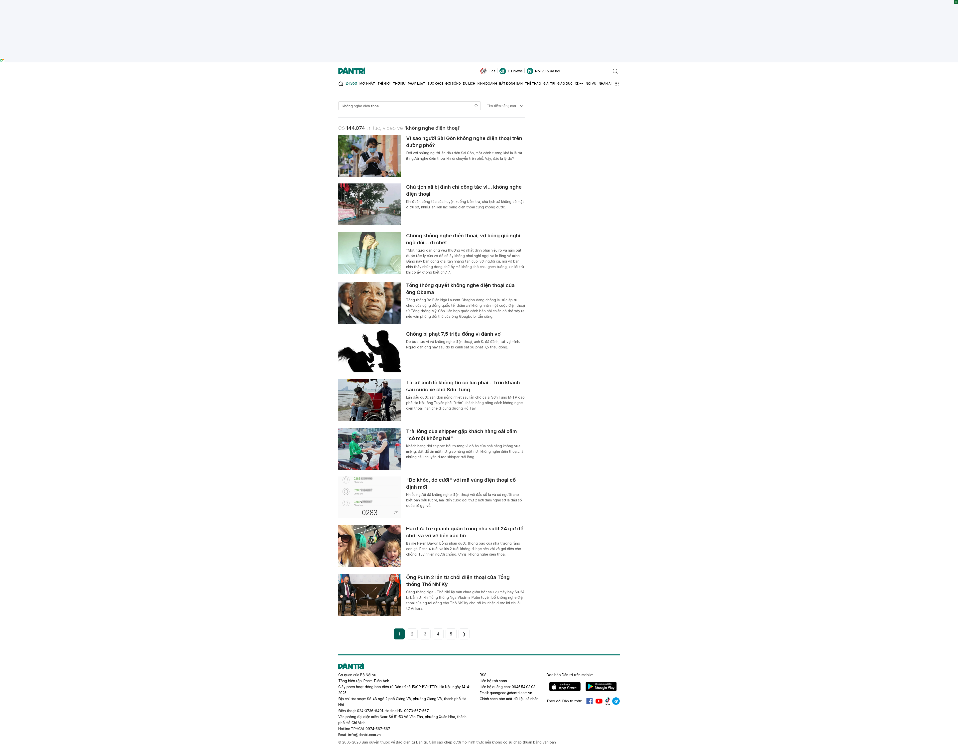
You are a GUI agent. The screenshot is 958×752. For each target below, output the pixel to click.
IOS (565, 686)
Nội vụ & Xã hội (547, 71)
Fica (492, 71)
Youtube (599, 701)
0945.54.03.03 (523, 687)
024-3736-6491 (370, 711)
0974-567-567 (377, 729)
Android (601, 686)
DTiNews (515, 71)
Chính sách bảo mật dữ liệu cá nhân (509, 699)
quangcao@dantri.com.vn (511, 693)
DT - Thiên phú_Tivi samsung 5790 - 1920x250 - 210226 (479, 2)
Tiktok (607, 701)
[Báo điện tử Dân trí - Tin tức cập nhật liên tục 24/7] (351, 71)
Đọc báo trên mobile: (569, 675)
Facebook (589, 701)
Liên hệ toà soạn (493, 681)
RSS (483, 675)
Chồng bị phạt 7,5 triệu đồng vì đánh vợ (453, 334)
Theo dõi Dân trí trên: (564, 701)
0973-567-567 (416, 711)
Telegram (616, 701)
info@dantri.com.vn (364, 735)
